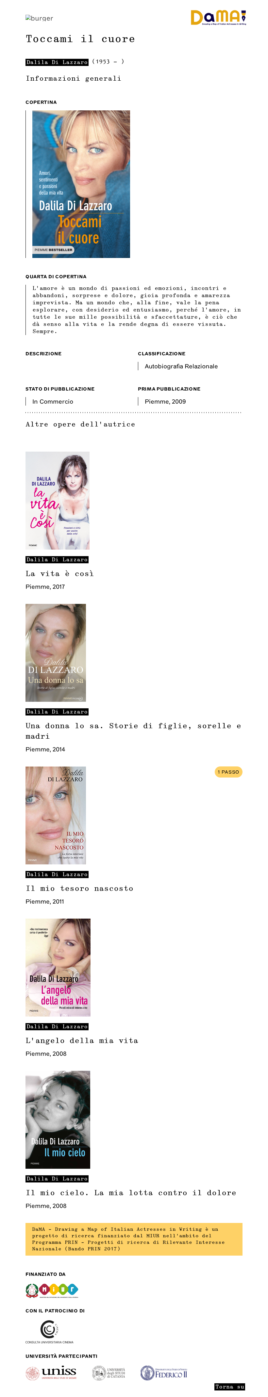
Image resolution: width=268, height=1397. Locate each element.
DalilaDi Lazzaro (57, 559)
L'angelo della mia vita (81, 1040)
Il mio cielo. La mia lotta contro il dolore (130, 1192)
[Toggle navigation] (39, 17)
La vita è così (59, 573)
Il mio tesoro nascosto (79, 888)
